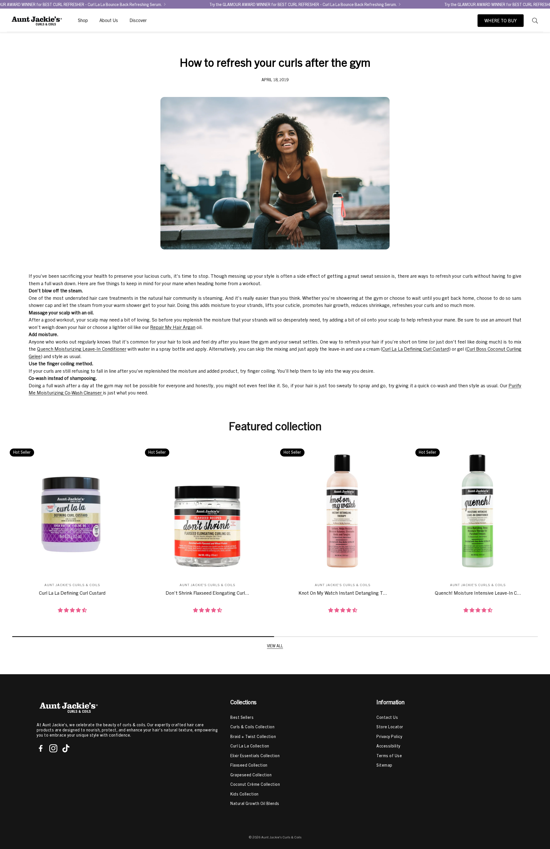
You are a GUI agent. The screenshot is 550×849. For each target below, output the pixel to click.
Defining (413, 348)
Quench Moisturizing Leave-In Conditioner (81, 348)
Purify (514, 385)
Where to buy (500, 20)
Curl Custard (435, 348)
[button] (535, 21)
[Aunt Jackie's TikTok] (66, 748)
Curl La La (393, 348)
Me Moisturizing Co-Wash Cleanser (66, 392)
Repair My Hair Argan (172, 327)
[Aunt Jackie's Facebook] (41, 748)
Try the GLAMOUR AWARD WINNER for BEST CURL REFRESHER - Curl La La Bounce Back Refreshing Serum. (303, 4)
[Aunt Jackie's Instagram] (53, 748)
